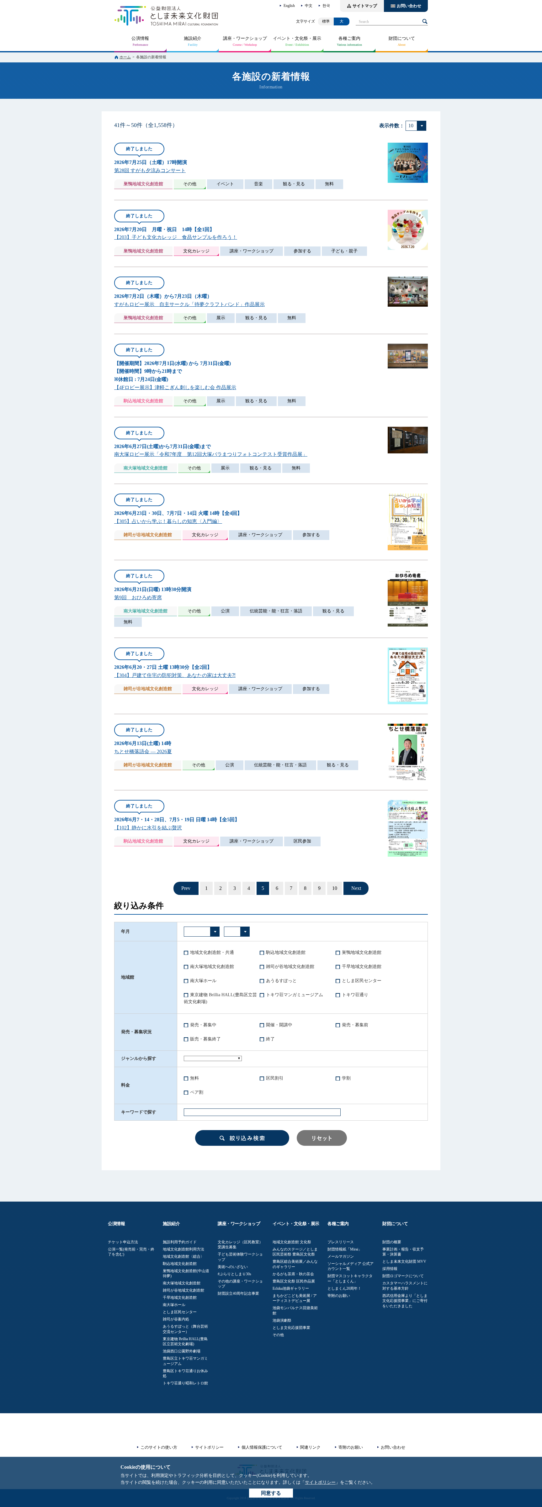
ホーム (125, 57)
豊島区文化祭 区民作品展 (294, 1281)
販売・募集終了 (205, 1039)
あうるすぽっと (281, 980)
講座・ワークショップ (245, 38)
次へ (356, 888)
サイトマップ (365, 5)
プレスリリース (340, 1242)
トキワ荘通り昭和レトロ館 (185, 1383)
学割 (346, 1078)
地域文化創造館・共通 (212, 952)
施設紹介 (192, 38)
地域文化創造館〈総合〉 (183, 1256)
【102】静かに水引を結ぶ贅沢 (148, 827)
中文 (308, 5)
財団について (402, 38)
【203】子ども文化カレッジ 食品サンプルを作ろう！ (175, 237)
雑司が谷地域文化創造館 (290, 966)
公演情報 (140, 38)
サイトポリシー (320, 1482)
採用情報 (389, 1268)
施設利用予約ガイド (180, 1242)
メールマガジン (340, 1256)
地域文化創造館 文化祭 (292, 1242)
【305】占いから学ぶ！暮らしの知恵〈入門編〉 (168, 521)
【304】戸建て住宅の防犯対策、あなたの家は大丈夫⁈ (175, 675)
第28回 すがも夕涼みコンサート (150, 170)
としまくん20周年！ (344, 1288)
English (289, 5)
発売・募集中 (203, 1025)
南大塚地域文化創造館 (212, 966)
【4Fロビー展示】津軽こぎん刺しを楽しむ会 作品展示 (175, 387)
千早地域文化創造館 (361, 966)
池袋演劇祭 (282, 1320)
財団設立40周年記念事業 (238, 1293)
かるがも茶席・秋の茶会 (293, 1274)
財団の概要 (391, 1242)
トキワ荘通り (355, 994)
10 (334, 888)
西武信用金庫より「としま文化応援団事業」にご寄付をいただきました (405, 1300)
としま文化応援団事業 (291, 1327)
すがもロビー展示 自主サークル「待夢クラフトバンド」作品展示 (189, 304)
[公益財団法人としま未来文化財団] (166, 16)
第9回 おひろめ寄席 (138, 597)
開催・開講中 (279, 1025)
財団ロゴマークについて (403, 1276)
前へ (186, 888)
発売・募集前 (355, 1025)
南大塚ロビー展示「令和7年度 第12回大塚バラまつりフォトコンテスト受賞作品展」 (210, 454)
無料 (194, 1078)
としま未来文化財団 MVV (404, 1261)
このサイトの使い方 (159, 1447)
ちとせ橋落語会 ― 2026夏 (143, 751)
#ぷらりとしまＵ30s (234, 1274)
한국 (326, 5)
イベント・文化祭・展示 (297, 38)
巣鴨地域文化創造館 (361, 952)
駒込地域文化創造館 (286, 952)
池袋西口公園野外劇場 (181, 1351)
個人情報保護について (262, 1447)
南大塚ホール (203, 980)
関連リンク (310, 1447)
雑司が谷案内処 (176, 1319)
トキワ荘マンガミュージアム (294, 994)
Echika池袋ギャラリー (291, 1288)
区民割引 (275, 1078)
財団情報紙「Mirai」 (344, 1249)
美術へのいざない (233, 1267)
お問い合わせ (409, 5)
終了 (270, 1039)
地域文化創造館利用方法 (183, 1249)
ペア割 (196, 1092)
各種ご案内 (349, 38)
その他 (278, 1335)
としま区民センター (361, 980)
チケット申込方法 (123, 1242)
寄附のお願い (338, 1295)
